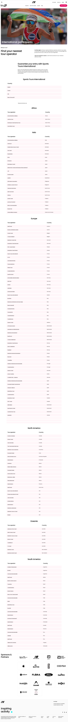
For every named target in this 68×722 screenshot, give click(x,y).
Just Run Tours (10, 119)
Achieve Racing (10, 501)
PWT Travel (10, 401)
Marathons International (12, 332)
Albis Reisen (10, 404)
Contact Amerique (11, 435)
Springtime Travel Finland (12, 250)
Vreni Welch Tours (11, 126)
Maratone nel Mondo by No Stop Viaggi (15, 301)
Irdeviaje (9, 635)
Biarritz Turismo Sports (12, 580)
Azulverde (9, 415)
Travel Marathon (11, 315)
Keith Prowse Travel (11, 532)
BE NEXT (9, 570)
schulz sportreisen (11, 291)
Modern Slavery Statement (60, 717)
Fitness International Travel (13, 494)
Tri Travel (9, 546)
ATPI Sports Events (11, 325)
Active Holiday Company (12, 212)
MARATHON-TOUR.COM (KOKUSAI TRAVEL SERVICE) (18, 167)
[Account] (66, 2)
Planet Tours (10, 267)
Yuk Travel (10, 150)
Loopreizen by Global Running (13, 329)
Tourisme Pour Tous (11, 411)
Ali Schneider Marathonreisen (13, 277)
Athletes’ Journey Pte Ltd (12, 184)
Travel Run (10, 584)
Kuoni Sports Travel (11, 408)
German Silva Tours (11, 473)
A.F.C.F (9, 257)
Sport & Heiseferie (11, 346)
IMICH (9, 601)
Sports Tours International (13, 253)
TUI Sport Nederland (11, 339)
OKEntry (9, 195)
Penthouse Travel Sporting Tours (14, 122)
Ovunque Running (11, 308)
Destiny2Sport (10, 460)
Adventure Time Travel (12, 529)
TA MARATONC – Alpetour (13, 377)
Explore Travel (10, 322)
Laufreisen (9, 288)
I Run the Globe (10, 442)
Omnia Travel (10, 233)
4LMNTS (9, 178)
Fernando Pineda (11, 453)
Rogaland (9, 350)
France (9, 90)
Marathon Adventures (12, 508)
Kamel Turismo (10, 591)
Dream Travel (10, 439)
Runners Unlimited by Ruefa (13, 229)
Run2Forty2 (10, 336)
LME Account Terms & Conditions (32, 717)
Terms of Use (54, 717)
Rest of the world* (11, 97)
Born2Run (9, 298)
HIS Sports (9, 160)
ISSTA (9, 157)
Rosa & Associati (11, 305)
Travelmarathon (11, 367)
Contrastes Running (11, 260)
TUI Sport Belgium (11, 236)
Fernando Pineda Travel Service (14, 384)
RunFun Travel (10, 539)
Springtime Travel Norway (13, 343)
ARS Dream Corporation (12, 181)
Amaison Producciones (12, 567)
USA (8, 94)
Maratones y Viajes (11, 477)
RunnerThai (10, 208)
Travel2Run (10, 360)
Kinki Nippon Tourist (11, 164)
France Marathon (11, 264)
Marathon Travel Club (12, 240)
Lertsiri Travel (10, 198)
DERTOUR (9, 281)
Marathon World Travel (12, 553)
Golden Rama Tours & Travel (13, 147)
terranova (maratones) (12, 618)
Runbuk (9, 514)
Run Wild (9, 608)
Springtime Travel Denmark (13, 243)
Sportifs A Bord (10, 274)
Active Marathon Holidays (13, 115)
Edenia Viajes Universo (12, 466)
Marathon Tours (11, 549)
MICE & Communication (12, 205)
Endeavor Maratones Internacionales (15, 363)
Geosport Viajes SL (11, 387)
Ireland (9, 87)
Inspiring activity (6, 710)
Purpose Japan (10, 174)
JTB (8, 171)
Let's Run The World (11, 202)
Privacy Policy (42, 717)
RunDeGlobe (10, 153)
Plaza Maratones (11, 480)
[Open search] (2, 2)
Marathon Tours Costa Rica (13, 449)
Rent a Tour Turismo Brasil (13, 594)
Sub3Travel (10, 226)
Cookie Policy (48, 717)
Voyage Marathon (11, 271)
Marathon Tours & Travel (12, 511)
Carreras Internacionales (12, 573)
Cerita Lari (9, 143)
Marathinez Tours (11, 391)
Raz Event (9, 356)
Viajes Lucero (10, 646)
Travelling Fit (10, 542)
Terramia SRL (10, 312)
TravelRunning (10, 319)
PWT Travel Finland (11, 247)
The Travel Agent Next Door (13, 446)
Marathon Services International (14, 353)
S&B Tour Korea (11, 191)
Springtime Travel (11, 398)
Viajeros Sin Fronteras (12, 642)
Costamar (9, 463)
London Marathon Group (58, 705)
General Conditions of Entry (22, 717)
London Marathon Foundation (59, 703)
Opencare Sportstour (12, 188)
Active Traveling (11, 374)
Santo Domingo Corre (12, 456)
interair (9, 284)
